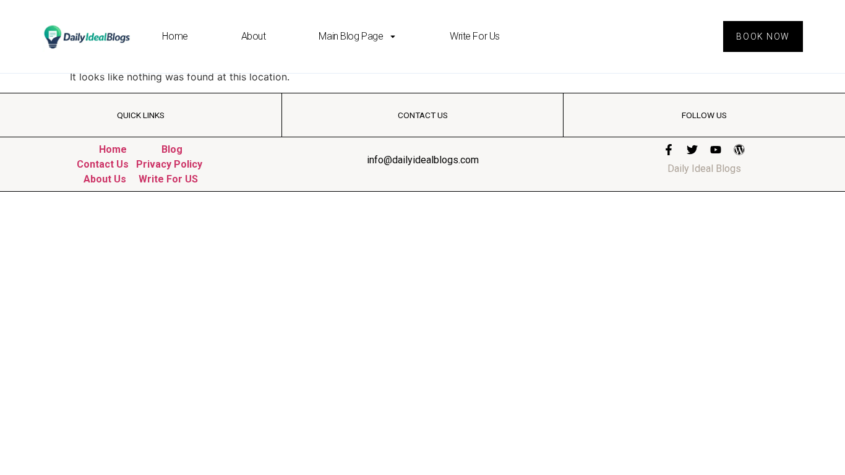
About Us (105, 179)
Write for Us (475, 36)
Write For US (168, 179)
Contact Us (103, 164)
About (253, 36)
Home (174, 36)
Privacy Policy (169, 164)
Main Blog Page (351, 36)
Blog (171, 149)
